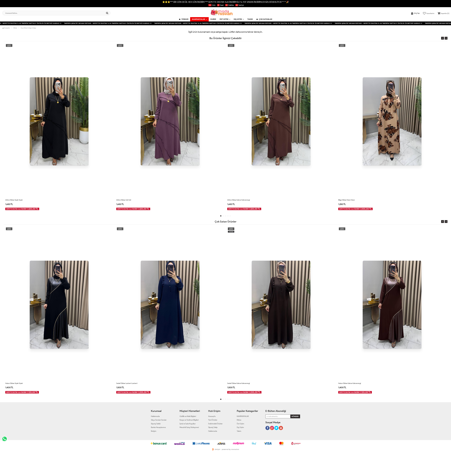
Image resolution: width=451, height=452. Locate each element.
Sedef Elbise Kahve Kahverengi (127, 383)
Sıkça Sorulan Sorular (159, 420)
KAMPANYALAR (198, 19)
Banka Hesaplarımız (158, 427)
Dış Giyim (238, 19)
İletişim (153, 431)
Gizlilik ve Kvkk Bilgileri (188, 416)
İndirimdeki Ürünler (215, 424)
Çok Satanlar (265, 19)
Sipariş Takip (213, 427)
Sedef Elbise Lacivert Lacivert (15, 383)
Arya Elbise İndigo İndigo (28, 28)
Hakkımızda (155, 416)
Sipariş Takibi (156, 424)
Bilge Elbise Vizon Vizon (235, 200)
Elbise (213, 19)
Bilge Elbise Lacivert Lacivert (348, 200)
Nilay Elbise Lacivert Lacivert (348, 383)
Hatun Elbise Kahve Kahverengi (238, 383)
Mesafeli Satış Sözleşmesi (189, 427)
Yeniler (184, 19)
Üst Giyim (224, 19)
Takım (250, 19)
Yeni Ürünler (212, 420)
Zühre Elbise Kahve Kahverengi (127, 200)
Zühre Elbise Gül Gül (12, 200)
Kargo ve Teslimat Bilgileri (189, 420)
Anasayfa (7, 28)
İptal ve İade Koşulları (188, 424)
